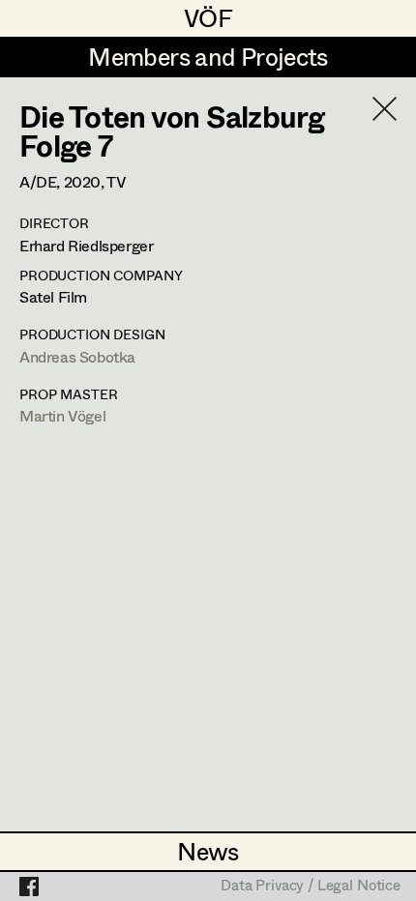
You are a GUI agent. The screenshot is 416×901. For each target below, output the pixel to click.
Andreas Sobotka (77, 356)
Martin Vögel (62, 415)
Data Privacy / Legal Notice (311, 886)
